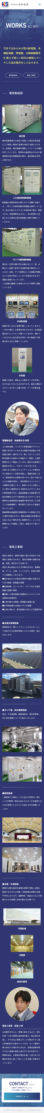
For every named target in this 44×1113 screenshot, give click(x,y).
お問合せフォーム (22, 1096)
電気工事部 (31, 75)
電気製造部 (13, 75)
